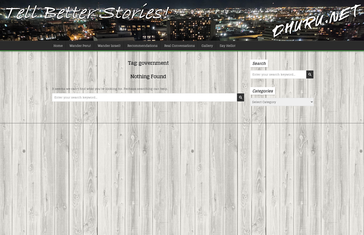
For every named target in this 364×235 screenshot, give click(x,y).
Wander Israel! (109, 46)
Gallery (207, 46)
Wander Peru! (80, 46)
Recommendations (142, 46)
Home (58, 46)
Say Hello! (228, 46)
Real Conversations (179, 46)
